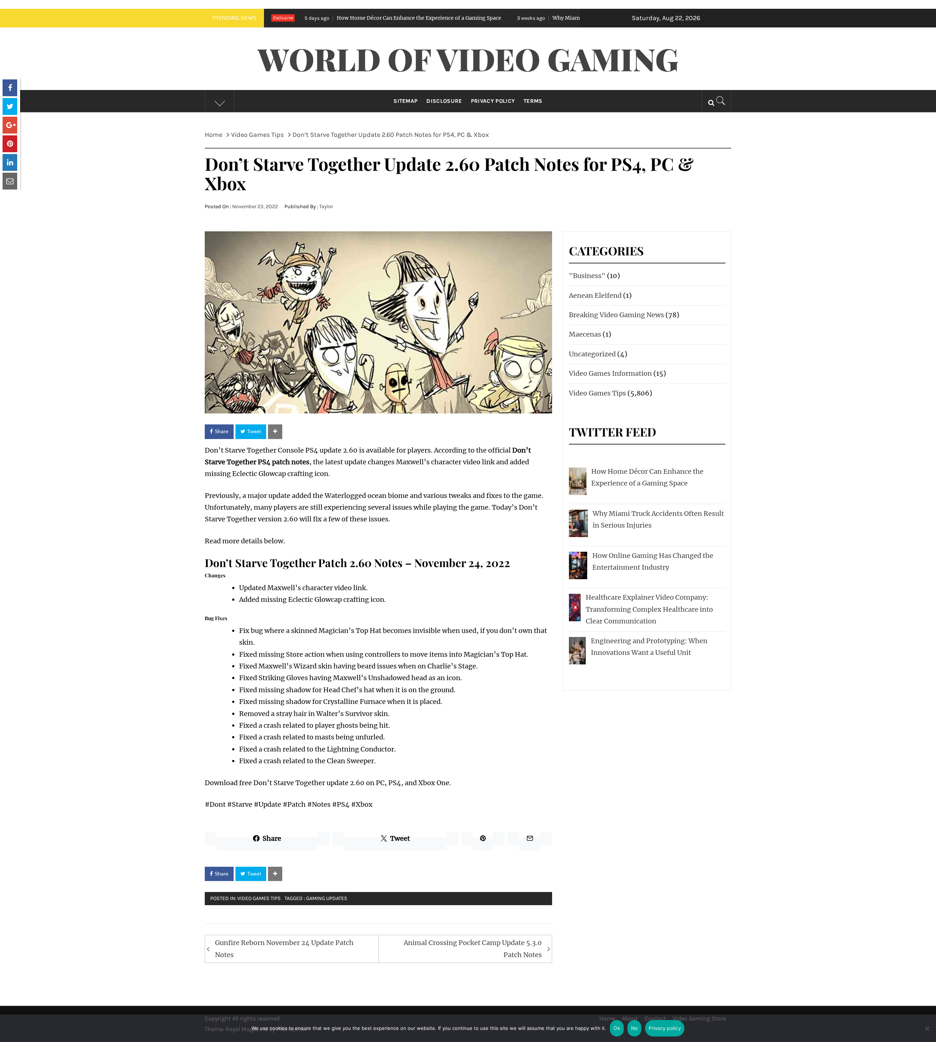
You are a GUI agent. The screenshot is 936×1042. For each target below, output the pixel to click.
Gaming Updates (326, 898)
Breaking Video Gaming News (616, 315)
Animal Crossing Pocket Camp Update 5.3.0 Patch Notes (473, 948)
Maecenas (585, 334)
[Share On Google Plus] (10, 125)
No (634, 1028)
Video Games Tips (259, 898)
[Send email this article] (10, 181)
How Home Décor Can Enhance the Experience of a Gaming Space (348, 18)
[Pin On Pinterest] (10, 143)
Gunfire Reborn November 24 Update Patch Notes (284, 948)
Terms (533, 101)
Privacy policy (665, 1028)
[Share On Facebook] (10, 87)
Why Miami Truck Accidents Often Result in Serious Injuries (555, 18)
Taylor (326, 206)
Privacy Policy (493, 101)
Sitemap (405, 101)
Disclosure (444, 101)
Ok (617, 1028)
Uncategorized (592, 354)
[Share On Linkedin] (10, 162)
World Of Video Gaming (468, 58)
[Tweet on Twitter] (10, 106)
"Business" (587, 275)
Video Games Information (610, 373)
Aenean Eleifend (595, 295)
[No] (927, 1033)
